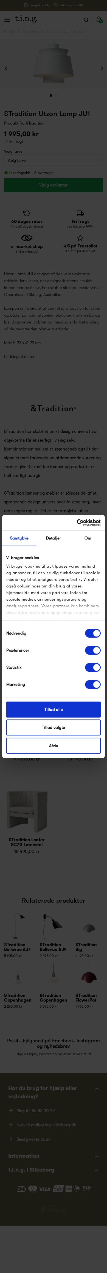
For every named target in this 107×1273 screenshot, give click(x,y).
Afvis (53, 745)
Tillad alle (53, 709)
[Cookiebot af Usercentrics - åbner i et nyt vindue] (77, 522)
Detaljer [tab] (53, 538)
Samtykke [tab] (19, 538)
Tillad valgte (53, 727)
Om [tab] (88, 538)
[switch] (93, 650)
